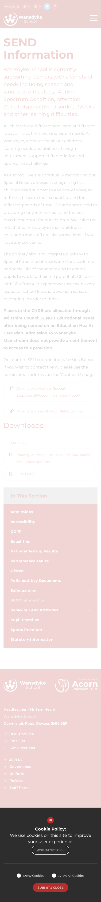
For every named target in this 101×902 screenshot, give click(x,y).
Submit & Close (51, 887)
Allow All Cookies (71, 875)
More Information (50, 850)
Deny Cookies (33, 875)
